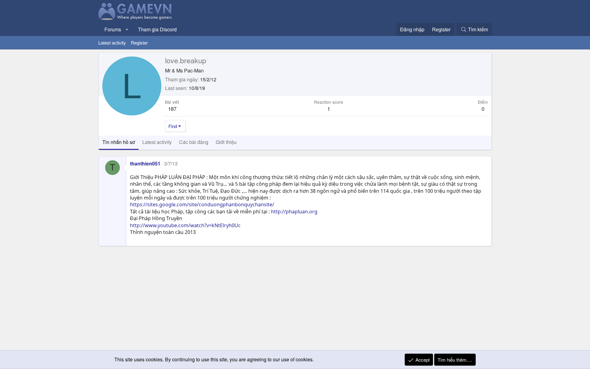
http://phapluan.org (294, 211)
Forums (112, 29)
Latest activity (112, 42)
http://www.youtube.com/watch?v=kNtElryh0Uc (185, 225)
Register (139, 42)
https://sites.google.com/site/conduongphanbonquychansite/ (202, 204)
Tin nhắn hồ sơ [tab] (118, 142)
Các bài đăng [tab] (193, 142)
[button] (127, 29)
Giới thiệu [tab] (226, 142)
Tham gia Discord (157, 29)
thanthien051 (145, 163)
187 (172, 108)
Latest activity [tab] (157, 142)
